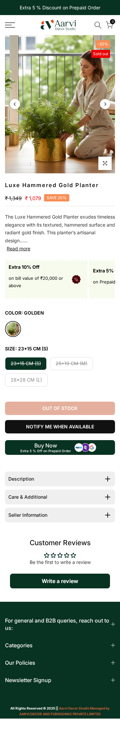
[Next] (105, 104)
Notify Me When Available (60, 426)
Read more (18, 248)
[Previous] (15, 104)
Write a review (60, 581)
